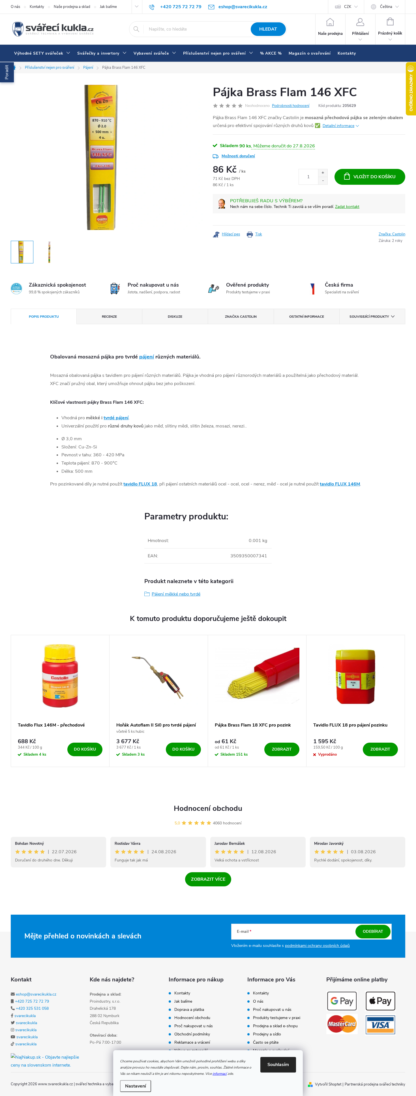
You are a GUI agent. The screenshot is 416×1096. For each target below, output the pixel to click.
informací (220, 1073)
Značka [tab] (241, 316)
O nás (15, 6)
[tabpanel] (60, 701)
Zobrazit (282, 749)
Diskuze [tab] (175, 316)
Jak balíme (108, 6)
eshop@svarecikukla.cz (36, 994)
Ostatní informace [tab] (306, 316)
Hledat (268, 29)
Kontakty (37, 6)
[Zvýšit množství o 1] (322, 173)
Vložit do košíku (374, 177)
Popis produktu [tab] (44, 316)
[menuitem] (42, 53)
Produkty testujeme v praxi (276, 1018)
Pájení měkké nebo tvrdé (176, 594)
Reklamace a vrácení (192, 1042)
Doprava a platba (189, 1009)
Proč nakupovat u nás (193, 1026)
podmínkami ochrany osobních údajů (317, 945)
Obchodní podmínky (192, 1034)
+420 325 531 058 (32, 1008)
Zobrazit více (208, 879)
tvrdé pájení (116, 418)
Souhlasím (278, 1064)
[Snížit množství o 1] (322, 180)
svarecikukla (25, 1015)
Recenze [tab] (109, 316)
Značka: (392, 234)
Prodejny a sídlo (267, 1034)
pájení (146, 356)
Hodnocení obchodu (208, 808)
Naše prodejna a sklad (72, 6)
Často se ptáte (265, 1042)
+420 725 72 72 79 (32, 1001)
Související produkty (369, 316)
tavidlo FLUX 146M (340, 484)
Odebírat (373, 931)
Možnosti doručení (238, 156)
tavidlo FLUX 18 (140, 484)
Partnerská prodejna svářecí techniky (375, 1084)
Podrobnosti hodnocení (290, 106)
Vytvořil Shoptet (328, 1084)
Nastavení (135, 1086)
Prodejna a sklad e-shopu (275, 1026)
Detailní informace (338, 125)
